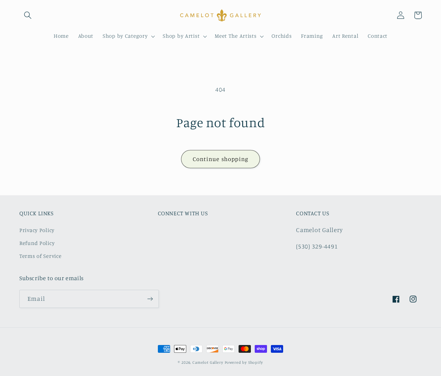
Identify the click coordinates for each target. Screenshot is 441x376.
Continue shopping (220, 158)
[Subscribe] (150, 299)
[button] (27, 15)
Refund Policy (37, 243)
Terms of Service (40, 256)
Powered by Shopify (244, 362)
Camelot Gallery (207, 362)
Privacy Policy (37, 230)
